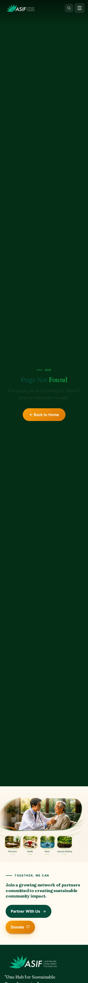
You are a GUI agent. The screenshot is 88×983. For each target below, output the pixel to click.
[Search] (69, 8)
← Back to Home (44, 414)
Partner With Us (25, 911)
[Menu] (79, 8)
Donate (17, 927)
